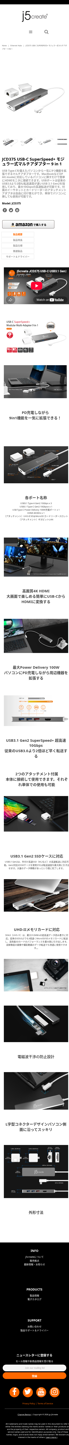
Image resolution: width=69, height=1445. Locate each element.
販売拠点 (34, 1260)
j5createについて (34, 1256)
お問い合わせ (34, 1326)
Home (4, 45)
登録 (34, 1375)
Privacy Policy (28, 1403)
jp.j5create (53, 1414)
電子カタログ (34, 1299)
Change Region (24, 1414)
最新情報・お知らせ (34, 1264)
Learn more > (51, 1437)
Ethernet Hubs (16, 45)
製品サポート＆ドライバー (34, 1330)
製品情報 (34, 1295)
